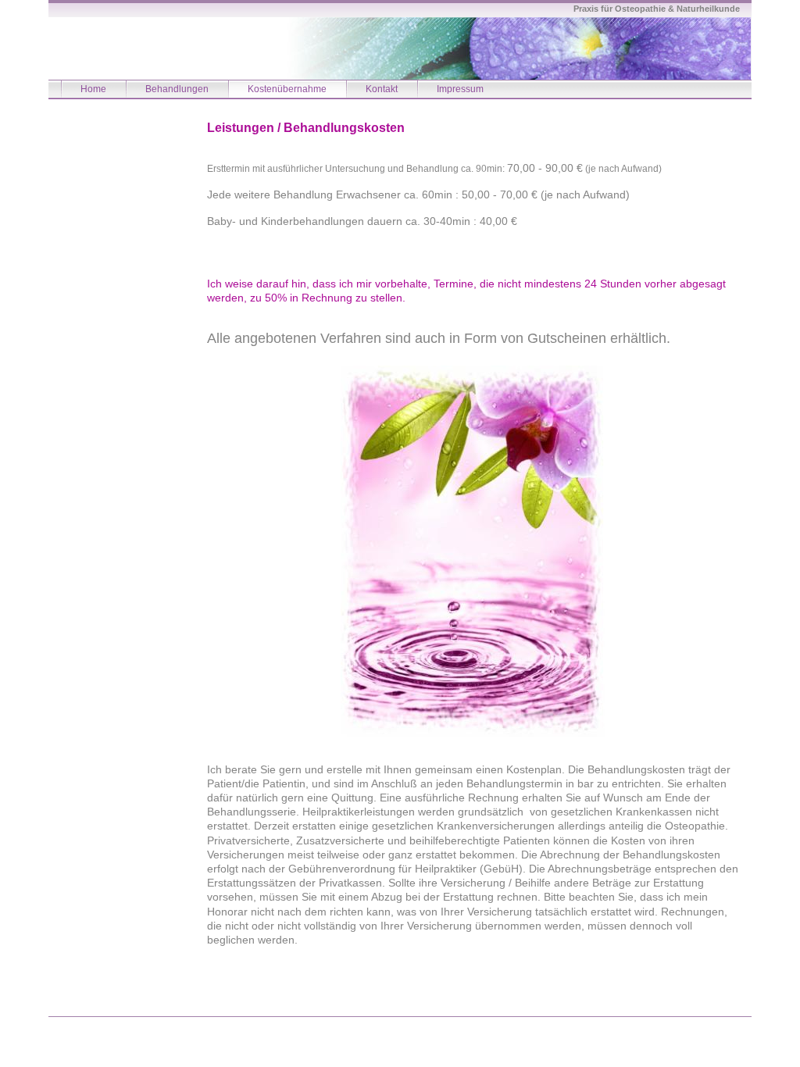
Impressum (460, 89)
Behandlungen (177, 89)
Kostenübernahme (287, 89)
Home (93, 89)
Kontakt (382, 89)
